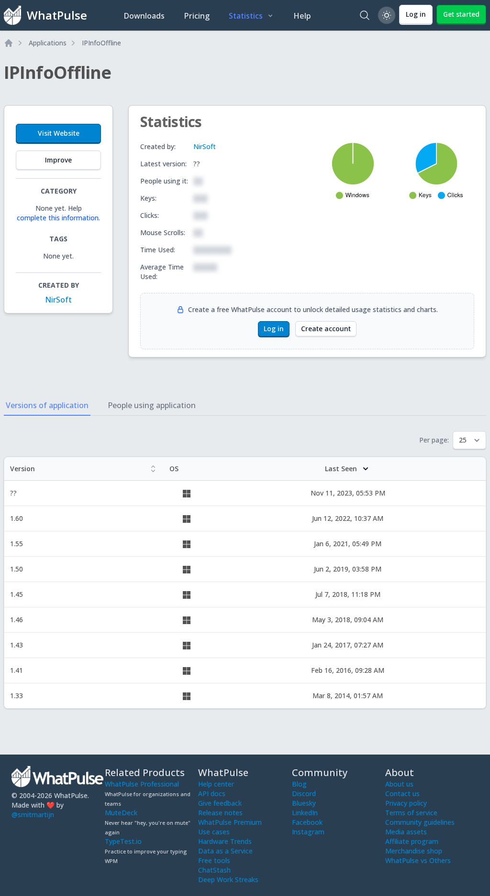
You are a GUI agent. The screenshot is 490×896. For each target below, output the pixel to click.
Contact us (402, 793)
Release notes (220, 812)
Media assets (406, 831)
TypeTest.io (123, 841)
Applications (48, 42)
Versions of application (47, 405)
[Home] (8, 43)
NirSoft (58, 299)
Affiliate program (411, 841)
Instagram (308, 831)
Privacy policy (406, 803)
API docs (211, 793)
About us (399, 783)
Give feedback (220, 803)
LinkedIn (305, 812)
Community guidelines (420, 822)
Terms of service (411, 812)
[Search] (364, 15)
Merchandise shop (413, 850)
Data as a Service (225, 850)
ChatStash (214, 869)
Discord (304, 793)
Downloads (144, 16)
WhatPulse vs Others (418, 860)
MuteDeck (121, 812)
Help (302, 16)
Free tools (214, 860)
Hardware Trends (225, 841)
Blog (299, 783)
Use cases (214, 831)
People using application (152, 405)
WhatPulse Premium (230, 822)
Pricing (197, 16)
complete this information (58, 217)
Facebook (307, 822)
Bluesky (304, 803)
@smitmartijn (32, 814)
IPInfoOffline (101, 42)
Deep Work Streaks (228, 879)
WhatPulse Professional (142, 783)
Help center (216, 783)
